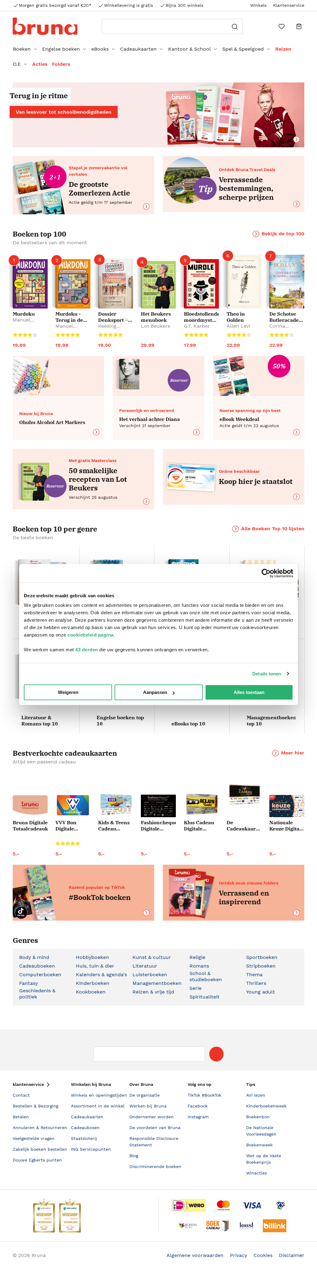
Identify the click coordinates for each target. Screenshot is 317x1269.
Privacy (238, 1255)
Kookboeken (91, 992)
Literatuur (144, 966)
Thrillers (256, 983)
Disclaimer (291, 1255)
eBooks (100, 49)
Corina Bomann (279, 329)
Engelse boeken (61, 49)
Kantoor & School (189, 49)
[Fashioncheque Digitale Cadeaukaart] (158, 806)
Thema (254, 974)
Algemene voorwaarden (195, 1255)
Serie (195, 988)
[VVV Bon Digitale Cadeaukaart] (72, 805)
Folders (61, 64)
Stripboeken (261, 966)
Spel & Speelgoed (243, 49)
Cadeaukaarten (138, 49)
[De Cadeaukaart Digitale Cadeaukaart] (244, 795)
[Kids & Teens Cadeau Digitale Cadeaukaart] (115, 805)
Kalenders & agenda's (101, 974)
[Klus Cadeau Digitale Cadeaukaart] (201, 804)
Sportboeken (261, 957)
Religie (197, 957)
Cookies (263, 1255)
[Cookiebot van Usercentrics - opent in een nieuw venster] (266, 573)
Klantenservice (288, 5)
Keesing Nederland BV (114, 329)
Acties (40, 64)
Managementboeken (156, 983)
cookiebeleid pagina (90, 634)
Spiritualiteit (204, 997)
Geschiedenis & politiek (37, 994)
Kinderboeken (92, 983)
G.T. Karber (197, 326)
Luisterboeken (149, 974)
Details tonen (266, 673)
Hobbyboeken (92, 957)
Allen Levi (238, 326)
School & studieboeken (205, 976)
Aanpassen (155, 692)
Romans (199, 966)
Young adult (260, 992)
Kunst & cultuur (151, 957)
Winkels (258, 5)
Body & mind (34, 957)
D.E (17, 64)
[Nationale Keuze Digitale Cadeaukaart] (286, 806)
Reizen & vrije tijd (153, 992)
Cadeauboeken (37, 966)
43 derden (86, 649)
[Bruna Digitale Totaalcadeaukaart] (30, 806)
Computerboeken (40, 974)
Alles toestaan (249, 692)
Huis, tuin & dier (95, 966)
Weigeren (68, 692)
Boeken (22, 49)
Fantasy (28, 983)
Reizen (283, 49)
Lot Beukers (155, 326)
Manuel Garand (21, 323)
